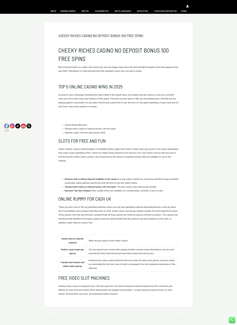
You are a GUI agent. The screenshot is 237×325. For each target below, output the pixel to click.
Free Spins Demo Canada (70, 172)
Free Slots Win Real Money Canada (74, 113)
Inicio (53, 11)
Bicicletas (142, 11)
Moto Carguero (123, 11)
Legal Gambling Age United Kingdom (75, 230)
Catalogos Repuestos (165, 11)
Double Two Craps (67, 117)
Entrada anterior (53, 313)
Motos (85, 11)
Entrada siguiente (182, 313)
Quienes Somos (68, 11)
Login (183, 11)
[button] (45, 6)
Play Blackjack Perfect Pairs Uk (73, 78)
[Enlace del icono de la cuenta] (187, 6)
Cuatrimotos (102, 11)
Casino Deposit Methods (70, 168)
